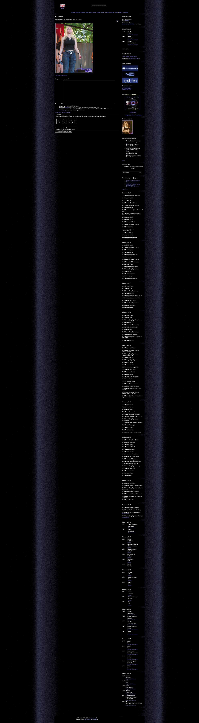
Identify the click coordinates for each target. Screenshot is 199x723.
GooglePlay (128, 115)
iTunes (133, 115)
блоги (116, 12)
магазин (112, 12)
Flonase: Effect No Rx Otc (132, 186)
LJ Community (126, 87)
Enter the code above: (61, 127)
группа (83, 12)
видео (90, 12)
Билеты (136, 34)
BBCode (67, 107)
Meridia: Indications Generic (133, 180)
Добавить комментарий (61, 75)
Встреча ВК (130, 34)
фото (94, 12)
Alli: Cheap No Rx (130, 183)
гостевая (125, 12)
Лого (123, 56)
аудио (87, 12)
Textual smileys (62, 110)
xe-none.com (93, 718)
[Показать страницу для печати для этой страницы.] (117, 21)
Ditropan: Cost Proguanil (132, 181)
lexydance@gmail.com (134, 58)
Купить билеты (131, 527)
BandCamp (138, 115)
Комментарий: (59, 103)
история (78, 12)
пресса (102, 12)
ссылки (107, 12)
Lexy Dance (87, 719)
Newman (95, 719)
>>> (127, 143)
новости (73, 12)
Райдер (127, 56)
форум (120, 12)
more (123, 160)
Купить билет (125, 513)
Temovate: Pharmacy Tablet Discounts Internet (133, 185)
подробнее (125, 189)
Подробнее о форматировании (62, 112)
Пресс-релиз (133, 56)
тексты (98, 12)
